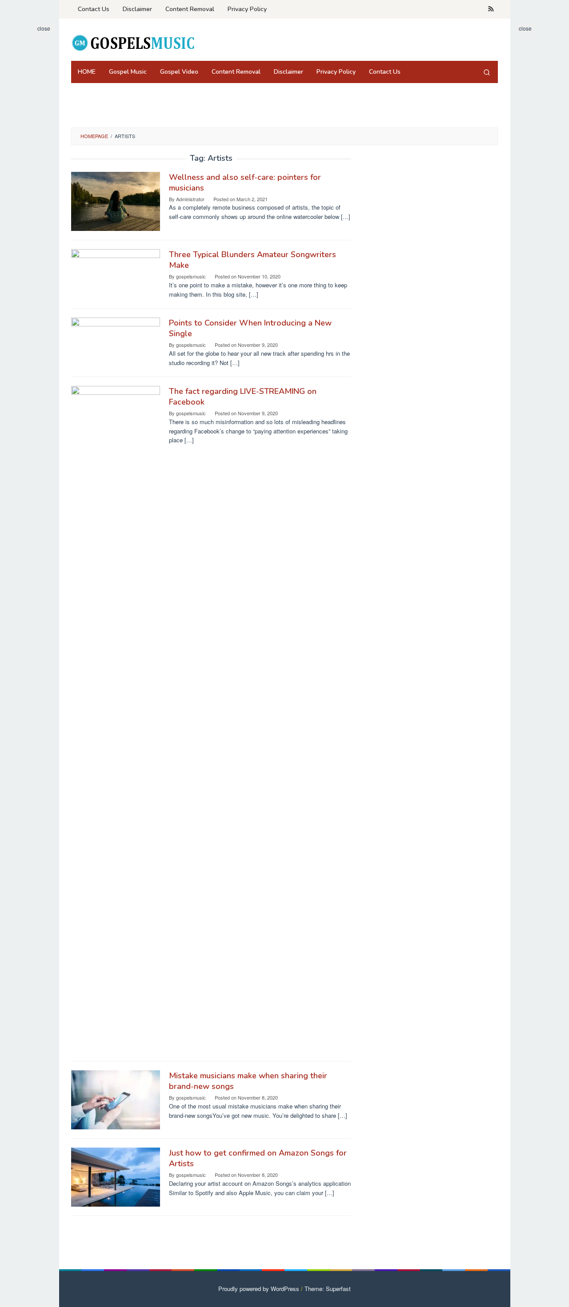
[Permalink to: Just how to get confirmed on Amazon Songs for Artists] (115, 1176)
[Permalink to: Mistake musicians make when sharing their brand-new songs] (115, 1099)
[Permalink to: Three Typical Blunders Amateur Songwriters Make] (115, 273)
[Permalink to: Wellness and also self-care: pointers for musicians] (115, 200)
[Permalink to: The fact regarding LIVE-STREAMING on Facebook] (115, 718)
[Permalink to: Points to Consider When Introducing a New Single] (115, 342)
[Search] (487, 72)
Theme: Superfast (328, 1288)
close (43, 28)
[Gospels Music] (132, 42)
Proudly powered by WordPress (258, 1288)
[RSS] (491, 9)
